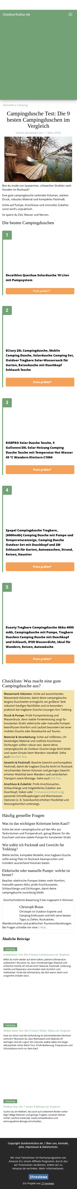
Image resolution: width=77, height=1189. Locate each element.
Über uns (51, 1143)
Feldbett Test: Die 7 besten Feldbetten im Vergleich (31, 1106)
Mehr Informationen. (51, 1168)
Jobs (21, 1147)
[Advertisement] (38, 59)
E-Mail (42, 927)
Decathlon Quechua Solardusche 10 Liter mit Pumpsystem (37, 277)
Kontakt (63, 1143)
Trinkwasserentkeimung (48, 792)
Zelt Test (56, 778)
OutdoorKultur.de (16, 14)
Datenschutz (50, 1147)
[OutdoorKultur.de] (38, 5)
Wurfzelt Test (18, 757)
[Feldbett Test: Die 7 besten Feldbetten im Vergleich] (38, 1078)
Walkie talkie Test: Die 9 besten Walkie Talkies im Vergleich (36, 1030)
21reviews (47, 1183)
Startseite (8, 105)
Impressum (32, 1147)
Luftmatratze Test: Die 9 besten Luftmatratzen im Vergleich (36, 954)
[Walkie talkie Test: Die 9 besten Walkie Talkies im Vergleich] (38, 1002)
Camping (22, 105)
